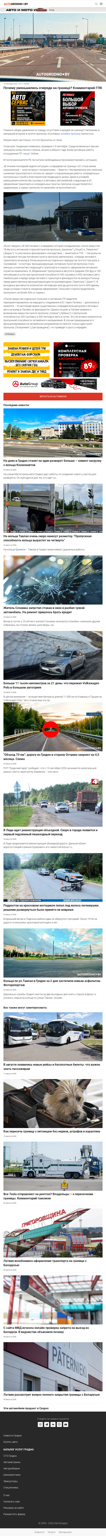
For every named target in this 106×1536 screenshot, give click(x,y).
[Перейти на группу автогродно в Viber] (59, 1424)
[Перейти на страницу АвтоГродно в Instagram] (40, 1424)
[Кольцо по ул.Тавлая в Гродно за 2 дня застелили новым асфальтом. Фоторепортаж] (53, 952)
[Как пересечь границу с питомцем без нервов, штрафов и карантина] (53, 1103)
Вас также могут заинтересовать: (25, 1007)
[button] (96, 4)
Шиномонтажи (11, 1474)
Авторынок (65, 1532)
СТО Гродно (10, 1455)
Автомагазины (12, 1462)
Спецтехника (10, 1487)
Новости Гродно (12, 1435)
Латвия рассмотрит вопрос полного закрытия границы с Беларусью (51, 1394)
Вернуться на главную (53, 396)
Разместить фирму (14, 1514)
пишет (27, 153)
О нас (6, 1495)
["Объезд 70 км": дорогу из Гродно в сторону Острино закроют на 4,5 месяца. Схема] (53, 726)
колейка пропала (70, 133)
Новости (39, 1532)
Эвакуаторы (10, 1481)
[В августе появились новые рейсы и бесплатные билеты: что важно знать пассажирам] (53, 1036)
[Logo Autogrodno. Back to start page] (15, 3)
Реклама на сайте (13, 1507)
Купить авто (10, 1441)
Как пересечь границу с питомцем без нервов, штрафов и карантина (52, 1131)
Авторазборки (11, 1468)
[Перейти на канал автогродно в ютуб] (65, 1424)
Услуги (51, 1532)
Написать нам (11, 1501)
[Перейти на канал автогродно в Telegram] (46, 1424)
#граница (9, 334)
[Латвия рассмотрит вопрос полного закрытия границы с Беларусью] (53, 1366)
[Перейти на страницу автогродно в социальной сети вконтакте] (53, 1424)
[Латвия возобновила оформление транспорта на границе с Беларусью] (53, 1232)
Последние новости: (16, 405)
